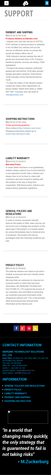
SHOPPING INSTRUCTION (17, 401)
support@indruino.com (26, 370)
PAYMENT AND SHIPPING (19, 32)
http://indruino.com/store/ (30, 128)
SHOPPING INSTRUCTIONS (20, 118)
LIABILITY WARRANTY (17, 158)
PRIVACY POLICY (15, 265)
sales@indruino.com (14, 95)
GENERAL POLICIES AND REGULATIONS (19, 212)
